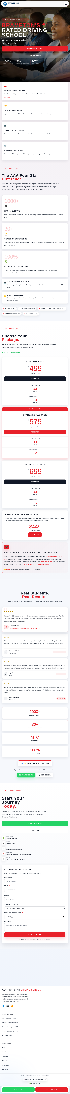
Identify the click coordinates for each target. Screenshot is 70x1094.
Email (7, 885)
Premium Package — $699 (10, 1027)
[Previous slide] (3, 38)
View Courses (35, 55)
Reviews (4, 1060)
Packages (5, 1056)
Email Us (35, 830)
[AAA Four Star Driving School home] (32, 3)
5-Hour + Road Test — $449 (10, 1031)
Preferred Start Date (13, 912)
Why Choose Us (7, 1052)
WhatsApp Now (35, 823)
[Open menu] (66, 4)
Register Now (34, 935)
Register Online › (35, 49)
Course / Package (11, 905)
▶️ (12, 1006)
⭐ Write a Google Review (36, 763)
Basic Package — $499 (9, 1018)
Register (35, 379)
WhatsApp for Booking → (12, 352)
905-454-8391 (46, 775)
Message (7, 921)
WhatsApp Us (27, 775)
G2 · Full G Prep (7, 1035)
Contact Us (5, 1065)
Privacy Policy (45, 1075)
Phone (7, 895)
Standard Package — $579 (10, 1022)
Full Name (8, 877)
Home (3, 1047)
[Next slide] (67, 38)
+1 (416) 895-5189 (35, 1083)
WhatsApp (5, 1069)
